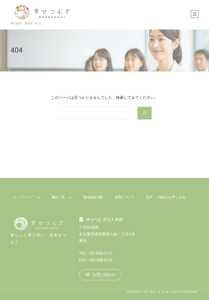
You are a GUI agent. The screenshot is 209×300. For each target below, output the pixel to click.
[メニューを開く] (195, 14)
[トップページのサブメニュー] (38, 197)
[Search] (144, 113)
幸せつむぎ (157, 292)
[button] (100, 274)
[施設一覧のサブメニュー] (70, 197)
